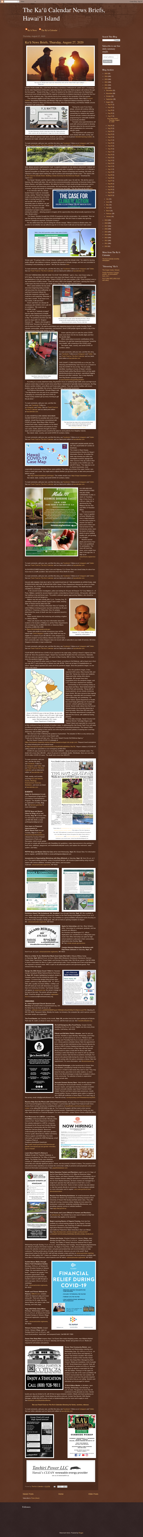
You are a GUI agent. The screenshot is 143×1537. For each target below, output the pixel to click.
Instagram (82, 143)
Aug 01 (110, 195)
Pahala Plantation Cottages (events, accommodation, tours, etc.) (110, 274)
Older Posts (93, 1494)
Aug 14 (110, 160)
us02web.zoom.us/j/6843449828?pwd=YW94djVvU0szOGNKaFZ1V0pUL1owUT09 (59, 1010)
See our (80, 828)
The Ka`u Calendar (49, 30)
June (108, 202)
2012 (106, 240)
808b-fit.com (36, 1294)
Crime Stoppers (38, 633)
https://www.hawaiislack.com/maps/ (42, 475)
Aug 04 (110, 189)
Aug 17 (110, 152)
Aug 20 (110, 143)
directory (56, 830)
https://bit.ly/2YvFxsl (59, 1208)
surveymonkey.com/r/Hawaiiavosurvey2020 (80, 1097)
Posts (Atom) (35, 1498)
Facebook (66, 143)
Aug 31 (110, 104)
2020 (106, 88)
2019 (106, 220)
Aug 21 (110, 140)
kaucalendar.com (78, 145)
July (107, 199)
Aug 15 (110, 157)
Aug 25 (110, 128)
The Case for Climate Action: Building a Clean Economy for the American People (54, 163)
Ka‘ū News (32, 30)
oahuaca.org (56, 1215)
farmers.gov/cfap (36, 805)
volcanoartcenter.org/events (41, 864)
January (108, 216)
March (108, 210)
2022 (106, 82)
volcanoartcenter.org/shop (85, 1253)
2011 (106, 243)
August (108, 102)
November (109, 93)
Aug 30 (110, 107)
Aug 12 (110, 166)
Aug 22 (110, 137)
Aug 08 (110, 178)
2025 (106, 73)
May (107, 205)
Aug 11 (110, 169)
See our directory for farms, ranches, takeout (60, 1405)
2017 (106, 226)
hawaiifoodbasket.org (85, 1021)
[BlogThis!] (60, 1487)
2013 (106, 237)
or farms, (61, 830)
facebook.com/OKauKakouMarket (39, 1400)
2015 (106, 232)
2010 (106, 246)
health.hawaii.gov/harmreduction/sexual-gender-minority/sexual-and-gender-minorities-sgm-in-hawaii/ (40, 1147)
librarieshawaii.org (88, 1061)
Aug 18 (110, 149)
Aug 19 (110, 146)
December (109, 90)
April (107, 208)
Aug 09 (110, 175)
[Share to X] (62, 1487)
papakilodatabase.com (59, 1168)
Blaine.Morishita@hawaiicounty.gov (38, 629)
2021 (106, 85)
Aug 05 (110, 186)
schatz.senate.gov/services (76, 943)
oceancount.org (40, 990)
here (85, 163)
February (109, 213)
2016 (106, 229)
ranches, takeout (67, 830)
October (108, 96)
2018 (106, 223)
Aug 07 (110, 181)
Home (60, 1494)
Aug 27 (110, 116)
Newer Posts (28, 1494)
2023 (106, 79)
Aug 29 (110, 110)
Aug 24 (110, 131)
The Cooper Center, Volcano (110, 270)
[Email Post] (54, 1486)
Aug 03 (110, 192)
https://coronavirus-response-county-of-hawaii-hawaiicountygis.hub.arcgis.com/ (51, 742)
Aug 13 (110, 163)
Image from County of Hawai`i (78, 427)
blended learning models (84, 137)
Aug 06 (110, 183)
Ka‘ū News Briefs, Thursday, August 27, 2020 (54, 42)
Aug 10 (110, 172)
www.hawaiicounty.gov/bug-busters (72, 379)
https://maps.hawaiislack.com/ (81, 475)
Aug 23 (110, 134)
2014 (106, 234)
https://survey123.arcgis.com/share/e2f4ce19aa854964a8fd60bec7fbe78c (51, 746)
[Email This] (58, 1487)
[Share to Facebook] (64, 1487)
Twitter (92, 143)
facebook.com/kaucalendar (72, 836)
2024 (106, 76)
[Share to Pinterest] (66, 1487)
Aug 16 (110, 154)
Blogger (81, 1533)
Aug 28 (110, 113)
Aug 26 (110, 125)
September (109, 99)
